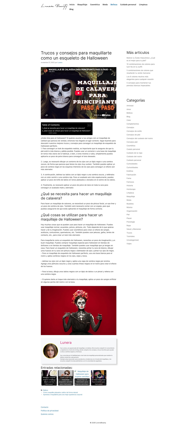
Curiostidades (132, 167)
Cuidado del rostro (134, 156)
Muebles (130, 204)
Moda (105, 4)
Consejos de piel (133, 135)
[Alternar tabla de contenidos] (88, 125)
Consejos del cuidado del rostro (140, 138)
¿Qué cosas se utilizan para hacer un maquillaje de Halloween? (67, 131)
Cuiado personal (133, 149)
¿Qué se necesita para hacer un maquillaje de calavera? (64, 128)
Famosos (130, 182)
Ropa (129, 226)
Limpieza (143, 4)
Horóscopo (131, 189)
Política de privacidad (49, 411)
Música (129, 207)
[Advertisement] (98, 29)
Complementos (133, 124)
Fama (129, 178)
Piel (128, 215)
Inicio (72, 4)
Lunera (54, 133)
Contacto (44, 407)
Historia (130, 186)
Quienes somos (47, 414)
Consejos (130, 127)
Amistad (130, 106)
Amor (129, 109)
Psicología (131, 222)
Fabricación (131, 175)
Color (129, 120)
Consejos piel (132, 142)
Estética (130, 171)
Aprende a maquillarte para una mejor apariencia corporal (62, 394)
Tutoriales (131, 236)
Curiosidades (132, 164)
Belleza (114, 4)
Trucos (129, 233)
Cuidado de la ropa (134, 153)
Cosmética (95, 4)
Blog (71, 9)
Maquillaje (82, 4)
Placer (129, 218)
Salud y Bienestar (134, 229)
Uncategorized (133, 240)
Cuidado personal (128, 4)
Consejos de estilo (134, 131)
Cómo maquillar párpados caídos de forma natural (60, 392)
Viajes (129, 244)
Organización (132, 211)
